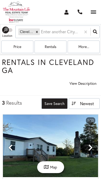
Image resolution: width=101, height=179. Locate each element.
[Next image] (90, 148)
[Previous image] (10, 148)
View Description (82, 83)
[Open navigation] (93, 12)
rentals (50, 46)
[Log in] (66, 12)
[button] (37, 31)
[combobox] (41, 32)
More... (83, 46)
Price (17, 46)
